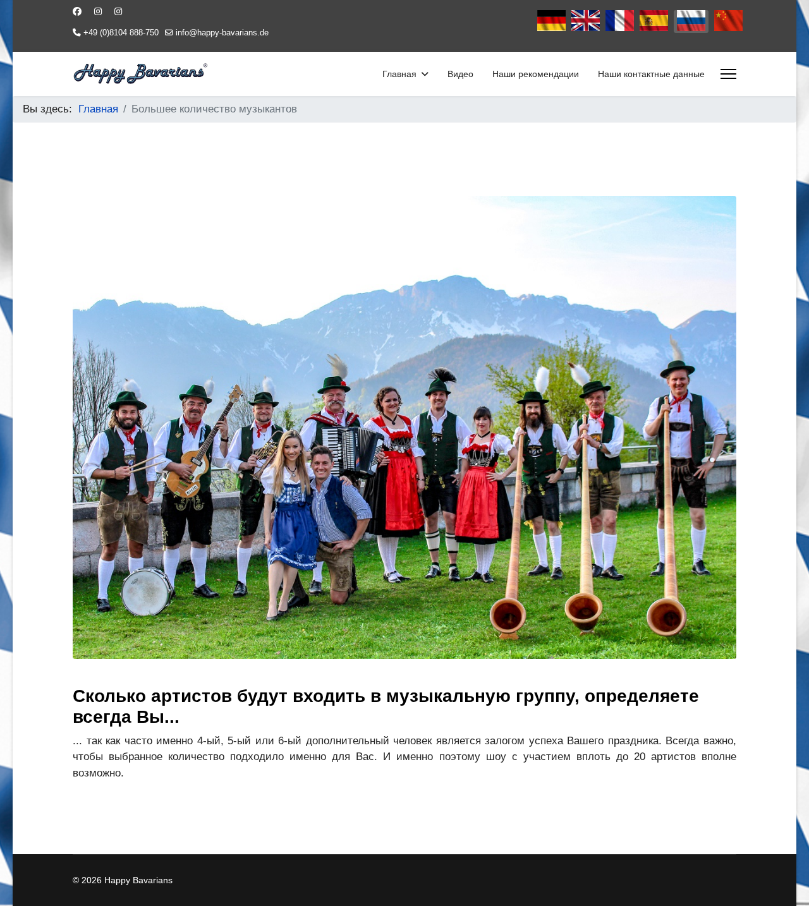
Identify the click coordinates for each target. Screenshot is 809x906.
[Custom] (118, 11)
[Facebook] (77, 11)
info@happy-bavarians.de (222, 32)
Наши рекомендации (535, 74)
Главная (399, 74)
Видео (460, 74)
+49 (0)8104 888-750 (121, 32)
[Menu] (728, 74)
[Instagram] (98, 11)
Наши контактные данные (651, 74)
